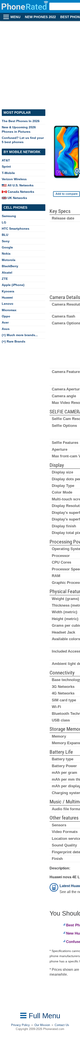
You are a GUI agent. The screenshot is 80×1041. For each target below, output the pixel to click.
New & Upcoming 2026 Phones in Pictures (19, 129)
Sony (6, 241)
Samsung (9, 216)
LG (4, 222)
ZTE (5, 278)
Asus (6, 329)
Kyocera (8, 291)
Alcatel (7, 272)
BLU (5, 235)
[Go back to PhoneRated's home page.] (25, 6)
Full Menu (43, 1016)
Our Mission (42, 1025)
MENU (15, 17)
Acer (5, 322)
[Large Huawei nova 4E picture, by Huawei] (67, 152)
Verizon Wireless (14, 179)
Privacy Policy (20, 1025)
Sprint (6, 166)
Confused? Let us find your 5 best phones (23, 140)
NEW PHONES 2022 (40, 17)
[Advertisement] (40, 63)
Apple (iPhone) (13, 285)
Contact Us (62, 1025)
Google (7, 247)
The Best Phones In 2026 (21, 121)
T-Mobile (8, 173)
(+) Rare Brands (13, 341)
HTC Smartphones (15, 228)
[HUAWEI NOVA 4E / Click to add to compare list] (66, 194)
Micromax (9, 310)
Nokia (6, 253)
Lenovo (7, 303)
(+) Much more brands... (20, 335)
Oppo (6, 316)
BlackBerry (10, 266)
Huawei (7, 297)
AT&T (6, 160)
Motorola (8, 260)
